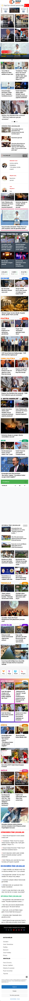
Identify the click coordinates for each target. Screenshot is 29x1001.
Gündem (5, 941)
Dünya (5, 955)
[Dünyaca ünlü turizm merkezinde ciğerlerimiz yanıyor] (7, 629)
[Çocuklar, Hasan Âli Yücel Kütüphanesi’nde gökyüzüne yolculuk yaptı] (14, 608)
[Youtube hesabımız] (14, 930)
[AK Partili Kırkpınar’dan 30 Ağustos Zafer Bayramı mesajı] (7, 363)
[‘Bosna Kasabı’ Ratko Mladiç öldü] (21, 730)
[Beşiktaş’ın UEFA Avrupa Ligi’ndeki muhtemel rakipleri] (7, 554)
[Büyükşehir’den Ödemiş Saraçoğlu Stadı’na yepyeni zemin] (21, 554)
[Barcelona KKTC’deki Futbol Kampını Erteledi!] (21, 570)
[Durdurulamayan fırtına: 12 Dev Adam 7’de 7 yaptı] (7, 445)
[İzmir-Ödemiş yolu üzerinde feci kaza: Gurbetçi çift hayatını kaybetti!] (21, 403)
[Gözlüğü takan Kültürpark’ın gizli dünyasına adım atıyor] (21, 588)
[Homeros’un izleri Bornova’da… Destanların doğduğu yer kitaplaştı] (21, 707)
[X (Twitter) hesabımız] (8, 930)
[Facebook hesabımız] (6, 930)
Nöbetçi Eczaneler (8, 968)
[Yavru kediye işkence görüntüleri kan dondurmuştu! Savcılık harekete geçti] (6, 132)
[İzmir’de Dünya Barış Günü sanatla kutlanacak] (7, 707)
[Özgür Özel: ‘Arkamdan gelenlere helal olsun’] (21, 323)
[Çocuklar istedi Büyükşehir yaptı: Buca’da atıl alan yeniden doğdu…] (7, 239)
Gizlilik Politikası (13, 998)
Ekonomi (5, 950)
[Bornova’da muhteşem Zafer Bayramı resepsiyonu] (21, 255)
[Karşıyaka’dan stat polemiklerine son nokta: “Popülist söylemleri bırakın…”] (6, 531)
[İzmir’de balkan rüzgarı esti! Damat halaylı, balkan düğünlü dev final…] (7, 686)
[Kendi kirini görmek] (6, 140)
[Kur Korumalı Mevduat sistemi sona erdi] (7, 283)
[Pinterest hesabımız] (19, 930)
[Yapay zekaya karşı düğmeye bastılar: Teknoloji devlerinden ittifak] (7, 588)
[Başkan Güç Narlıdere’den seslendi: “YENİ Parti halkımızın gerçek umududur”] (14, 384)
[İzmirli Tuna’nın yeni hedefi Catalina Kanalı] (21, 445)
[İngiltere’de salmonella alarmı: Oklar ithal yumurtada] (21, 789)
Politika (5, 947)
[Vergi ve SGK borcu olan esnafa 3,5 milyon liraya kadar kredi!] (21, 283)
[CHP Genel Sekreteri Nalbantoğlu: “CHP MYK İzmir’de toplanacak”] (14, 343)
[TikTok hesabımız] (16, 930)
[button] (26, 977)
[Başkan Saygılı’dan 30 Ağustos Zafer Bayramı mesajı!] (21, 363)
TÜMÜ (24, 155)
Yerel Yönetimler (8, 944)
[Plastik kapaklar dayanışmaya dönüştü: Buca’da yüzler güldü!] (21, 239)
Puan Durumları (8, 971)
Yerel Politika (7, 952)
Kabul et (14, 987)
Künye (18, 998)
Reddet (14, 991)
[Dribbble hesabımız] (21, 930)
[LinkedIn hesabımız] (24, 930)
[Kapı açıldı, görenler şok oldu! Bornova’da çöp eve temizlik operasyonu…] (21, 629)
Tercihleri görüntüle (14, 995)
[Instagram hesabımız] (11, 930)
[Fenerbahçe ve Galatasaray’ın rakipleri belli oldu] (7, 570)
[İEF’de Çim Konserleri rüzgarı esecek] (7, 255)
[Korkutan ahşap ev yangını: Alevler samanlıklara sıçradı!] (14, 426)
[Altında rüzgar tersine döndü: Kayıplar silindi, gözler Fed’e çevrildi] (14, 303)
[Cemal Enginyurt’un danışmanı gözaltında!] (7, 323)
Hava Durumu (7, 962)
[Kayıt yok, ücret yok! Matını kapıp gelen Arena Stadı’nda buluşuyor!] (6, 547)
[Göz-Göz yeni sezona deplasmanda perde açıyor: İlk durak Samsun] (6, 540)
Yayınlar (5, 973)
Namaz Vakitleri (8, 965)
